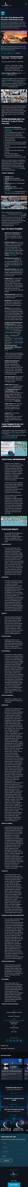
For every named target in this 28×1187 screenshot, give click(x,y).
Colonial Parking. (9, 410)
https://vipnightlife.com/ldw (9, 438)
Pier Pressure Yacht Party (13, 215)
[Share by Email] (20, 1040)
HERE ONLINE (13, 255)
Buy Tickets (14, 1185)
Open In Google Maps (14, 266)
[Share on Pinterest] (14, 1040)
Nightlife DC (13, 53)
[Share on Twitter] (10, 1040)
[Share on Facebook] (7, 1040)
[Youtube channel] (17, 1040)
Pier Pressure (8, 82)
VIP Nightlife (5, 53)
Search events (13, 1104)
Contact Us (13, 1093)
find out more (13, 1115)
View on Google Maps (10, 334)
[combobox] (14, 1156)
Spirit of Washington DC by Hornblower (14, 1020)
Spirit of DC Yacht (15, 168)
